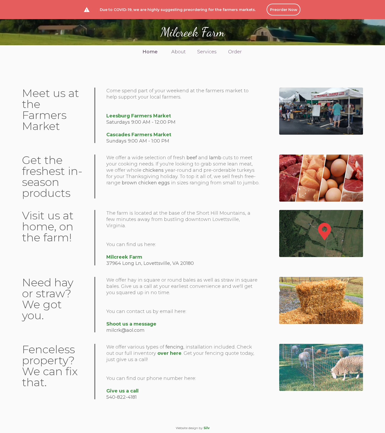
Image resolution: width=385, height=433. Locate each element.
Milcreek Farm (193, 32)
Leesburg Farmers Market (138, 116)
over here (169, 353)
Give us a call (122, 391)
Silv (207, 428)
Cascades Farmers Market (138, 135)
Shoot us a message (131, 324)
